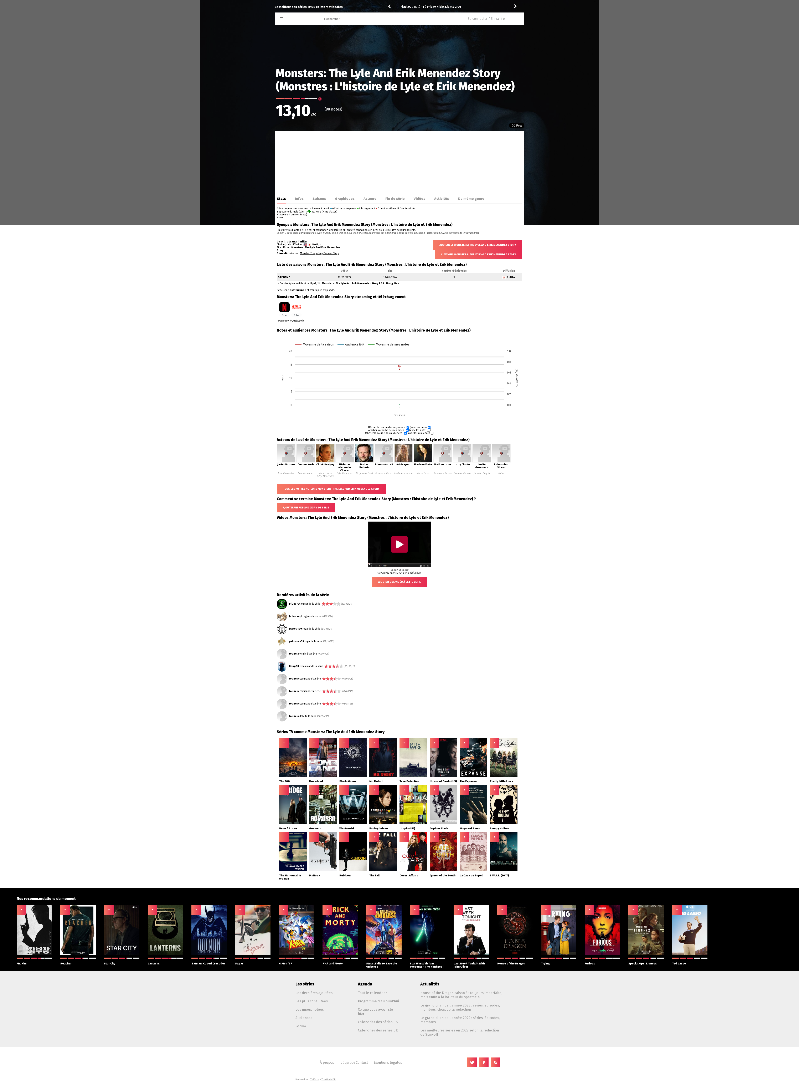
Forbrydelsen (378, 828)
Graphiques (345, 198)
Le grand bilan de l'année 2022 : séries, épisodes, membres (460, 1020)
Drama (292, 241)
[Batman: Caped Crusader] (209, 954)
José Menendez (286, 473)
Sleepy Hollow (499, 828)
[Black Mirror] (353, 776)
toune (293, 653)
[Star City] (121, 954)
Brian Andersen (462, 473)
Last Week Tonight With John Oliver (469, 965)
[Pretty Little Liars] (503, 776)
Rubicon (345, 875)
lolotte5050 (409, 6)
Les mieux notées (309, 1009)
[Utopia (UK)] (413, 823)
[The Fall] (383, 870)
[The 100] (293, 776)
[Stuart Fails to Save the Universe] (384, 954)
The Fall (374, 875)
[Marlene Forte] (423, 461)
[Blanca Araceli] (384, 461)
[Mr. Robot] (383, 776)
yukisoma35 (296, 641)
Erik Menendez (306, 473)
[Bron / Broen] (293, 823)
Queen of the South (442, 875)
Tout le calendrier (372, 993)
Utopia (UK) (407, 828)
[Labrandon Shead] (501, 461)
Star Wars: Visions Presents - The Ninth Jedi (426, 965)
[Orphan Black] (443, 823)
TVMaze (314, 1079)
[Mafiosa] (323, 870)
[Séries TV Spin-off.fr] (297, 19)
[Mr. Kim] (34, 954)
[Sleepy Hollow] (503, 823)
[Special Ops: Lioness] (646, 954)
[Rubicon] (353, 870)
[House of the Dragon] (515, 954)
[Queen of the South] (443, 870)
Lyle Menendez (345, 473)
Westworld (346, 828)
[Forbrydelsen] (383, 823)
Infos (299, 198)
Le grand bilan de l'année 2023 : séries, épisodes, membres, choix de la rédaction (460, 1007)
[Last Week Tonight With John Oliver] (471, 954)
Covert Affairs (409, 875)
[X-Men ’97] (296, 954)
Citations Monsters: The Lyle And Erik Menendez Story (478, 254)
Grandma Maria (383, 473)
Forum (300, 1026)
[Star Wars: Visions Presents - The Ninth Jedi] (427, 954)
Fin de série (395, 198)
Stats (281, 198)
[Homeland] (323, 776)
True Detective (409, 781)
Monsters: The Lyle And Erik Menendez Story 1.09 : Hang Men (360, 283)
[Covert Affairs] (413, 870)
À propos (327, 1062)
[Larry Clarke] (462, 461)
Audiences (303, 1018)
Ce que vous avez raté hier (375, 1011)
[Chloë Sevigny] (325, 461)
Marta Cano (423, 473)
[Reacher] (78, 954)
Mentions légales (388, 1062)
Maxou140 (295, 628)
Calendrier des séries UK (378, 1030)
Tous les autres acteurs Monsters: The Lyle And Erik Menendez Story (331, 488)
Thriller (302, 241)
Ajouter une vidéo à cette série (399, 581)
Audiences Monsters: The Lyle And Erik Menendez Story (477, 245)
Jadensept (295, 616)
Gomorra (315, 828)
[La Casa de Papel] (473, 870)
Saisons (319, 198)
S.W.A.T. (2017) (499, 875)
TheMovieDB (328, 1079)
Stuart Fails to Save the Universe (381, 965)
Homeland (316, 781)
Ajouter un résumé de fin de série (306, 507)
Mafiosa (314, 875)
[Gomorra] (323, 823)
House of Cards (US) (443, 781)
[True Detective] (413, 776)
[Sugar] (252, 954)
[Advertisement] (399, 162)
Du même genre (471, 198)
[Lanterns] (165, 954)
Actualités (429, 984)
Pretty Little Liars (501, 781)
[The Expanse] (473, 776)
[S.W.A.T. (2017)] (503, 870)
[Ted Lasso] (689, 954)
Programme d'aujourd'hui (378, 1001)
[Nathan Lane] (442, 461)
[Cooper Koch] (305, 461)
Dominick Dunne (442, 473)
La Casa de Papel (471, 875)
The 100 (284, 781)
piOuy (292, 603)
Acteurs (370, 198)
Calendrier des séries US (378, 1022)
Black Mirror (347, 781)
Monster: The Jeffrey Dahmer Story (319, 253)
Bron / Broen (288, 828)
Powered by (283, 320)
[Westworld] (353, 823)
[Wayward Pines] (473, 823)
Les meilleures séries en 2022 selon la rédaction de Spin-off (459, 1032)
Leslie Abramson (403, 473)
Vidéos (419, 198)
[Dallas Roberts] (364, 461)
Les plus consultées (311, 1001)
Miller (501, 473)
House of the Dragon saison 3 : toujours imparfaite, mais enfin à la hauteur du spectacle (461, 995)
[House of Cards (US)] (443, 776)
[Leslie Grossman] (481, 461)
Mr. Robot (376, 781)
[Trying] (558, 954)
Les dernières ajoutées (314, 993)
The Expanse (468, 781)
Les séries (304, 984)
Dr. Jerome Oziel (364, 473)
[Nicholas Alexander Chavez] (344, 461)
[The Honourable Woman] (293, 870)
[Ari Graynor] (403, 461)
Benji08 (294, 666)
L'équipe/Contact (354, 1062)
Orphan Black (439, 828)
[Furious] (602, 954)
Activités (441, 198)
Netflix (316, 244)
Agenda (365, 984)
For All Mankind (448, 6)
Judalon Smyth (482, 473)
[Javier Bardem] (286, 461)
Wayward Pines (470, 828)
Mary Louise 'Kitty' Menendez (325, 475)
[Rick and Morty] (340, 954)
